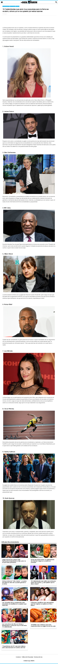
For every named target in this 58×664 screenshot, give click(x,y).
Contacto (18, 657)
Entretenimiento (6, 6)
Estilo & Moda (12, 6)
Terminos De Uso (38, 657)
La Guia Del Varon (29, 2)
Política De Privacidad (27, 657)
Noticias (17, 6)
